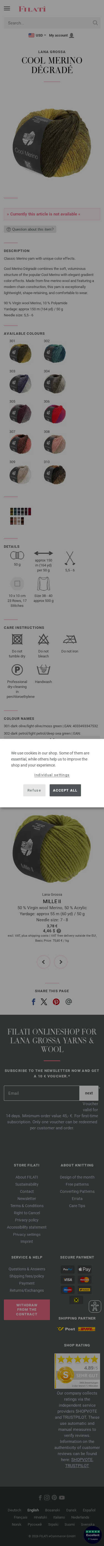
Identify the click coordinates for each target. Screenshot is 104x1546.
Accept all (65, 790)
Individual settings (52, 775)
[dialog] (52, 773)
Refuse (34, 790)
